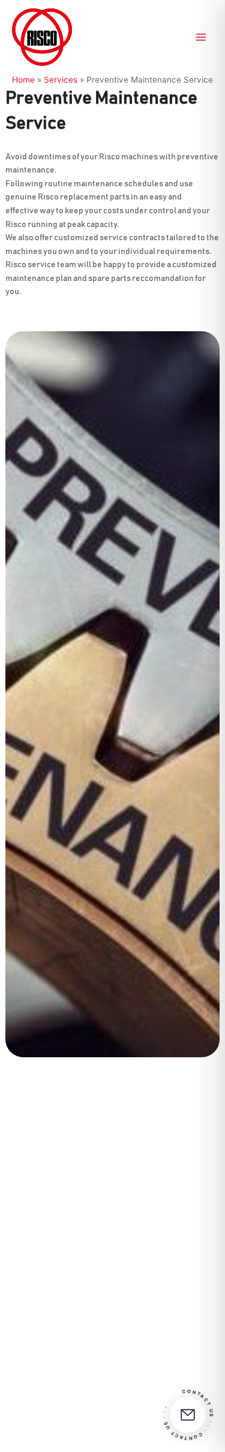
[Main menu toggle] (201, 37)
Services (60, 79)
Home (23, 79)
